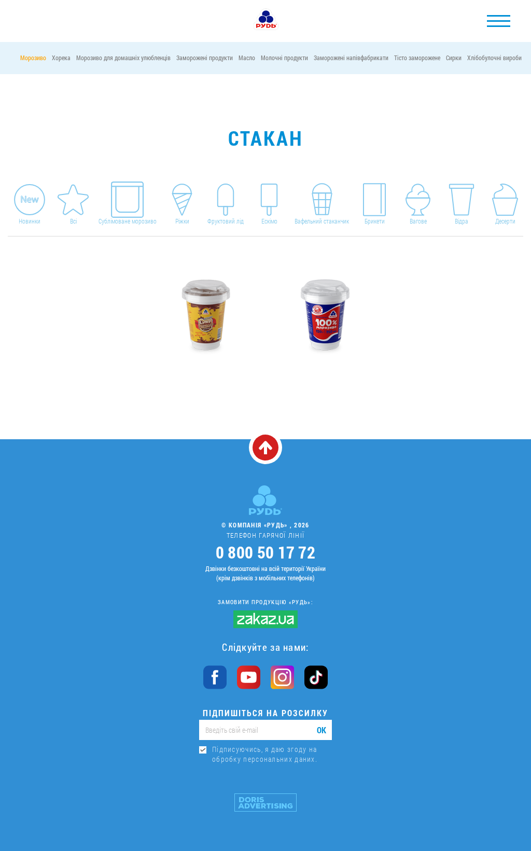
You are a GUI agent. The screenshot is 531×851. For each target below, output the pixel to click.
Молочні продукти (284, 57)
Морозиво (33, 57)
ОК (321, 729)
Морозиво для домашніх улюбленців (123, 57)
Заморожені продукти (204, 57)
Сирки (454, 57)
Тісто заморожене (417, 57)
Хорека (61, 57)
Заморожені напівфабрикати (351, 57)
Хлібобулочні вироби (494, 57)
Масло (247, 57)
